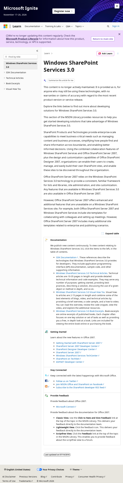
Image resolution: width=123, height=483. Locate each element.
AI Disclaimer (9, 476)
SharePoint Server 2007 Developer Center (77, 346)
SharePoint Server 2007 (68, 352)
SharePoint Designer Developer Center (75, 349)
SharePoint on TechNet (67, 358)
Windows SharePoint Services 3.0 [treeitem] (21, 65)
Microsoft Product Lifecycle (22, 38)
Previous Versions (28, 476)
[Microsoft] (6, 26)
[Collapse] (37, 50)
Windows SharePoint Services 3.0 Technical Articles (81, 273)
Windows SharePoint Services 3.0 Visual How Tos (80, 292)
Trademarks (25, 481)
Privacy (68, 476)
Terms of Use (8, 481)
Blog (43, 476)
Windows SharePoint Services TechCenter (77, 355)
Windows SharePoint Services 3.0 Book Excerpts (80, 311)
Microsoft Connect (65, 406)
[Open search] (108, 26)
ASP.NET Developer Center (69, 361)
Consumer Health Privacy (90, 476)
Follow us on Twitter (66, 381)
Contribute (56, 476)
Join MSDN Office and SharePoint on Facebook (79, 384)
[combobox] (21, 56)
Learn (47, 53)
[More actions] (118, 53)
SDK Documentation (66, 257)
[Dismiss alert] (117, 6)
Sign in (115, 26)
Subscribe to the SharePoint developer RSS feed (80, 387)
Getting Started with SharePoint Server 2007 (78, 342)
